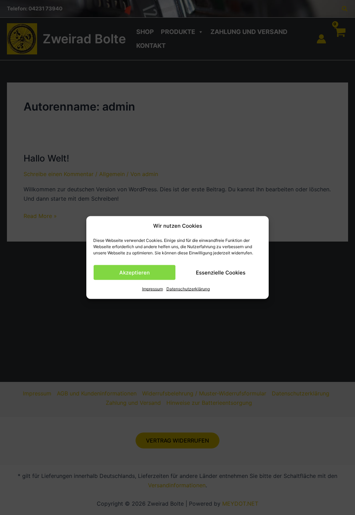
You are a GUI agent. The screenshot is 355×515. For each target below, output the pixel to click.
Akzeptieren (134, 272)
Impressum (152, 288)
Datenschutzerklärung (188, 288)
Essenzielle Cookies (220, 272)
